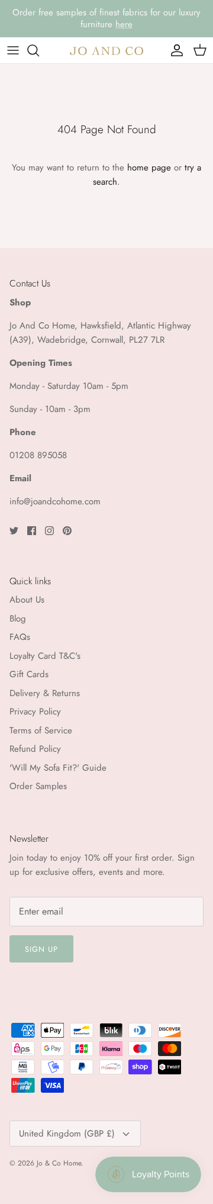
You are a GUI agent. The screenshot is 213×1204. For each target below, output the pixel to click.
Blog (17, 618)
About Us (26, 599)
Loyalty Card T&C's (44, 655)
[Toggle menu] (13, 50)
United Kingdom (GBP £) (67, 1133)
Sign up (41, 949)
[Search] (39, 50)
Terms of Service (40, 730)
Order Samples (38, 786)
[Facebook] (31, 530)
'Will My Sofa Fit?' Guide (57, 767)
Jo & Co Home (59, 1163)
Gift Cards (29, 674)
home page (149, 167)
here (124, 24)
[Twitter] (13, 530)
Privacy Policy (35, 711)
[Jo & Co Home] (106, 50)
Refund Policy (35, 748)
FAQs (19, 636)
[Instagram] (49, 530)
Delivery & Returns (44, 693)
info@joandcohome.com (55, 501)
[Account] (174, 50)
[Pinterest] (67, 530)
